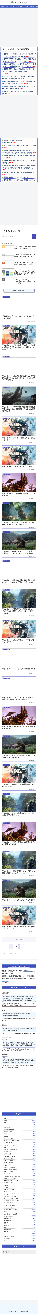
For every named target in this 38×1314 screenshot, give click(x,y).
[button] (34, 236)
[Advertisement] (19, 117)
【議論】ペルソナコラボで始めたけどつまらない (19, 172)
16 (22, 946)
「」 (28, 971)
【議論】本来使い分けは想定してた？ (15, 177)
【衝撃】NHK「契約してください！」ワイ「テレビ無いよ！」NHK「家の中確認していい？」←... (19, 71)
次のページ (19, 939)
